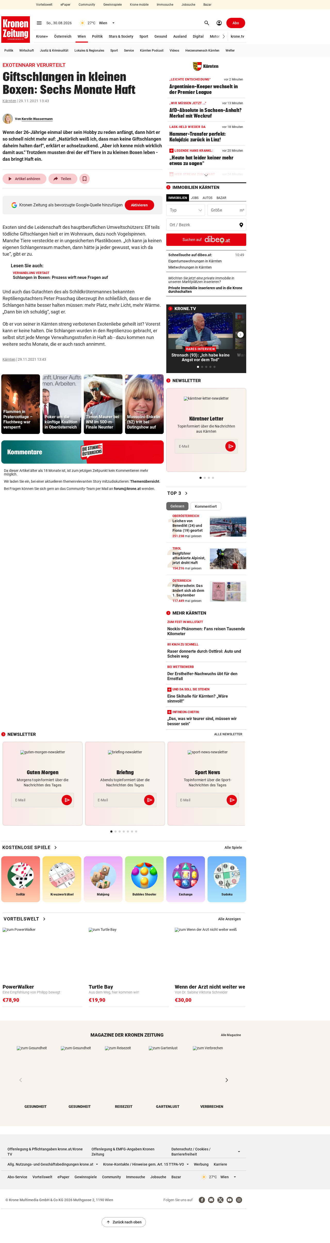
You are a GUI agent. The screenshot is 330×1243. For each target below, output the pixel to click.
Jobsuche (188, 4)
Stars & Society (121, 36)
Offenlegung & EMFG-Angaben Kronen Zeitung (123, 1151)
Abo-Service (17, 1177)
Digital (198, 36)
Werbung (201, 1164)
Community (87, 4)
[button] (224, 36)
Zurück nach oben (124, 1222)
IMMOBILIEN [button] (177, 198)
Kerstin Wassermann (37, 119)
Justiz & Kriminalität (54, 50)
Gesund (160, 36)
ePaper (65, 4)
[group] (20, 404)
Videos (174, 50)
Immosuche (165, 4)
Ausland (180, 36)
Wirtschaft (26, 50)
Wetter (230, 50)
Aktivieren (139, 205)
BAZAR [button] (221, 198)
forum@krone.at (127, 489)
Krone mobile (139, 4)
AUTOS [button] (207, 198)
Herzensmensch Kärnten (202, 50)
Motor (215, 36)
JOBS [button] (195, 198)
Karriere (220, 1164)
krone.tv (237, 36)
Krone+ (42, 36)
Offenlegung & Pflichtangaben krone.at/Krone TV (45, 1151)
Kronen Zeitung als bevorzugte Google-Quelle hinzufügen (83, 205)
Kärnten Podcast (151, 50)
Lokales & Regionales (89, 50)
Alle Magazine (231, 1035)
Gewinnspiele (112, 4)
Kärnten (9, 101)
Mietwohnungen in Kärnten (206, 267)
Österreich (62, 36)
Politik (97, 36)
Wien (82, 36)
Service (129, 50)
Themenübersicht (144, 481)
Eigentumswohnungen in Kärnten (206, 261)
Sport (143, 36)
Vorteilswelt (44, 4)
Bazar (207, 4)
